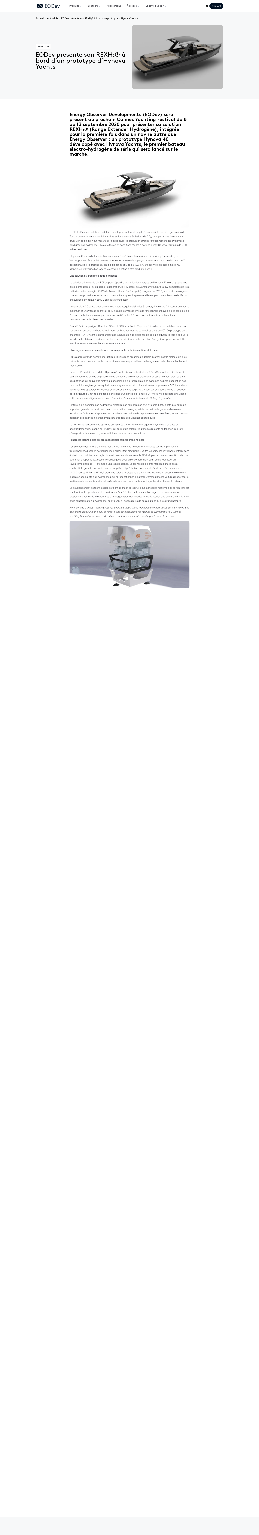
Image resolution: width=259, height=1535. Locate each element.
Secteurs (93, 6)
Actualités (52, 18)
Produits (74, 6)
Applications (114, 6)
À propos (132, 6)
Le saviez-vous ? (155, 6)
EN (206, 5)
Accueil (40, 18)
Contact (216, 5)
